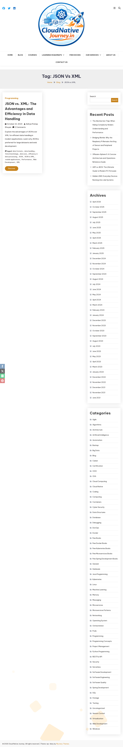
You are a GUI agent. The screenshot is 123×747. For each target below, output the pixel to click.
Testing (95, 703)
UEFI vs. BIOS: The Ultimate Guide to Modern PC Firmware (104, 169)
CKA (94, 476)
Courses (32, 55)
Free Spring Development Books (105, 559)
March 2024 (97, 305)
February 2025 (98, 248)
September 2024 (99, 274)
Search (93, 96)
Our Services (92, 55)
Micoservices (97, 605)
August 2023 (97, 341)
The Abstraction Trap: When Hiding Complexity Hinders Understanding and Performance (103, 127)
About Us (110, 55)
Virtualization (97, 719)
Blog (20, 55)
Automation (97, 440)
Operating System (99, 621)
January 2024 (98, 315)
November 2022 (99, 382)
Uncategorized (98, 708)
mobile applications (12, 159)
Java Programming (100, 574)
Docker (95, 533)
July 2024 (96, 284)
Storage (95, 698)
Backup (95, 445)
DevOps (95, 528)
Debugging (96, 523)
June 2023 (96, 351)
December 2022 (99, 377)
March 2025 (97, 243)
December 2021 (98, 387)
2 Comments (20, 127)
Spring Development (100, 688)
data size (23, 154)
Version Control (98, 713)
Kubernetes (96, 579)
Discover (11, 168)
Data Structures (98, 512)
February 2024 (98, 310)
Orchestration (98, 626)
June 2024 (96, 289)
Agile (94, 419)
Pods (94, 631)
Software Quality (99, 682)
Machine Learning (99, 590)
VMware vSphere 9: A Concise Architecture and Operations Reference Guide (104, 158)
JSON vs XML (29, 157)
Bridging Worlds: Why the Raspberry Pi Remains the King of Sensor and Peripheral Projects (104, 143)
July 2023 (96, 346)
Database (96, 517)
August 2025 (97, 217)
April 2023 (96, 362)
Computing (97, 497)
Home (10, 55)
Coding (95, 492)
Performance (27, 159)
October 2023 (98, 331)
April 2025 (96, 238)
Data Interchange (11, 154)
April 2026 (96, 202)
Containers (96, 502)
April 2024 (96, 300)
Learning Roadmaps (52, 55)
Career (95, 461)
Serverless (96, 667)
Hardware (96, 569)
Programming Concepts (102, 641)
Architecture (97, 430)
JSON (21, 157)
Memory (95, 595)
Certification (97, 466)
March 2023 (97, 367)
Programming (11, 98)
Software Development (101, 672)
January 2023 (98, 372)
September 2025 (99, 212)
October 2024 (98, 269)
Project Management (100, 646)
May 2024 (96, 295)
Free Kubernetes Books (101, 548)
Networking (97, 615)
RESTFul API (97, 657)
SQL (94, 693)
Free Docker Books (99, 543)
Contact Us (62, 62)
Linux (94, 584)
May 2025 (96, 233)
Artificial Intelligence (100, 435)
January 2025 (98, 253)
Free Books (75, 55)
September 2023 (99, 336)
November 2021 (98, 392)
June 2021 (96, 398)
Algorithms (96, 425)
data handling (29, 151)
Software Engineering (101, 677)
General (95, 564)
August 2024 (97, 279)
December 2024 (99, 258)
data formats (18, 151)
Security (95, 662)
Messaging (96, 600)
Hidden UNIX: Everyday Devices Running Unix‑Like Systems (104, 178)
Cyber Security (98, 507)
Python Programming (100, 651)
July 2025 (96, 222)
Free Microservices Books (102, 554)
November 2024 (99, 264)
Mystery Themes (62, 744)
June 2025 (96, 227)
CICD (94, 471)
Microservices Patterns (101, 610)
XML (18, 162)
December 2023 (99, 320)
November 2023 (99, 325)
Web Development (99, 724)
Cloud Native (97, 486)
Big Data (95, 450)
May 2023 (96, 356)
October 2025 (98, 207)
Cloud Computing (99, 481)
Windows (96, 729)
